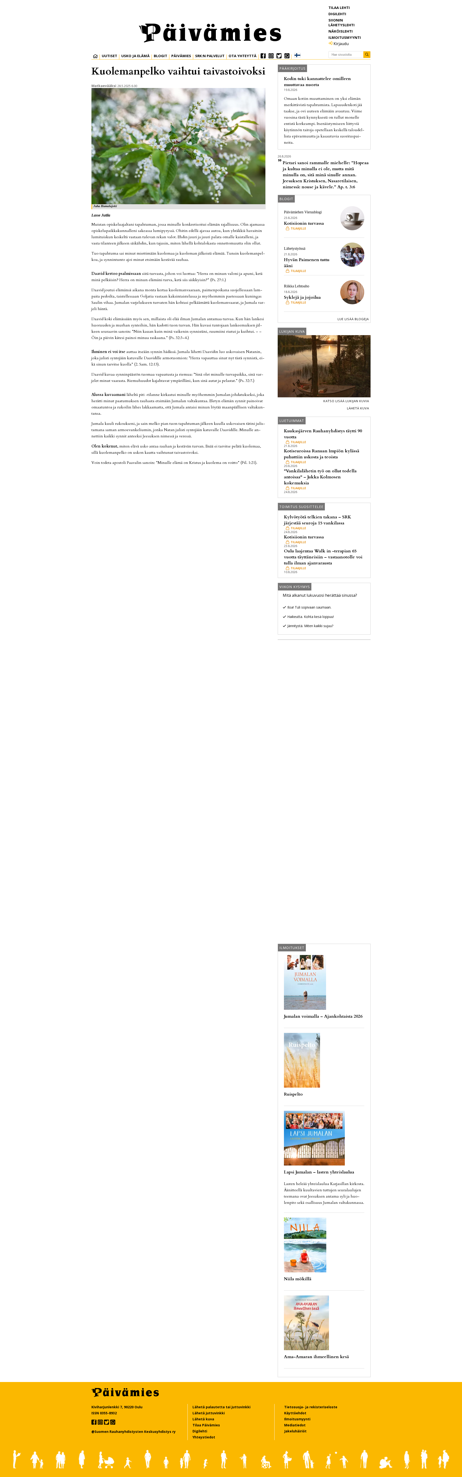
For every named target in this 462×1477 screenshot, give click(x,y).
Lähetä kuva (358, 408)
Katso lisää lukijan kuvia (346, 401)
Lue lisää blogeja (353, 319)
